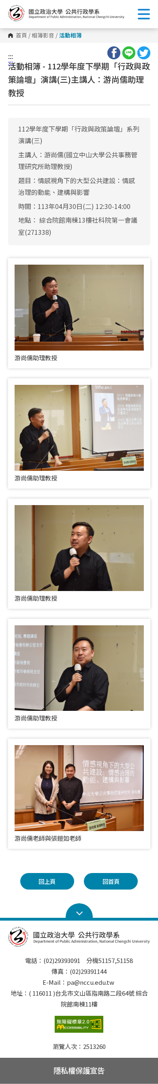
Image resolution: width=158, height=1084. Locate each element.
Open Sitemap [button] (79, 911)
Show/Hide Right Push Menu (144, 14)
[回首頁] (66, 13)
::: (10, 56)
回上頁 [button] (47, 881)
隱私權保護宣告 (79, 1070)
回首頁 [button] (111, 881)
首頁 (21, 35)
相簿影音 (43, 35)
